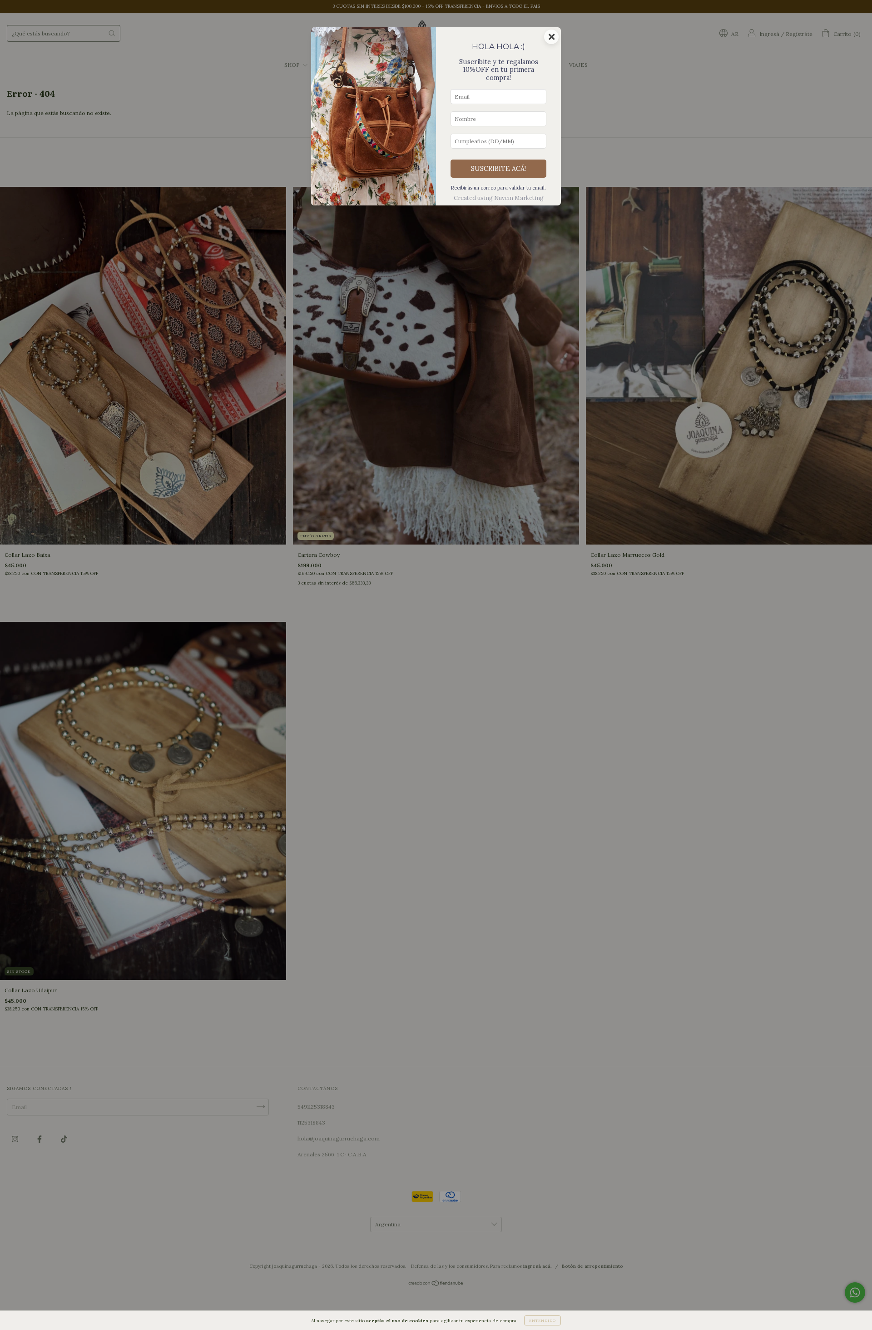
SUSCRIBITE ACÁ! (498, 169)
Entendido (542, 1320)
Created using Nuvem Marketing (499, 198)
